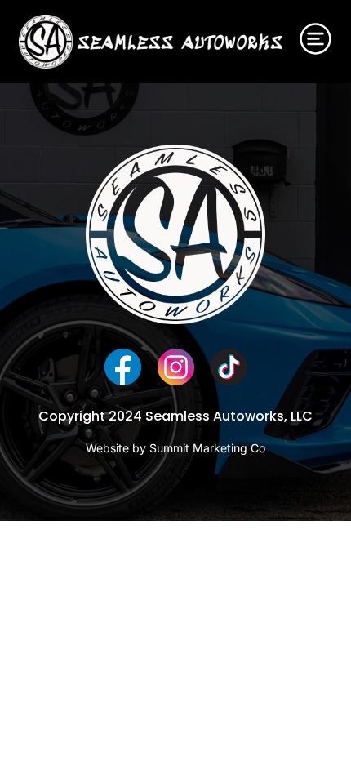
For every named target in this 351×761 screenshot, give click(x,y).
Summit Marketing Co (207, 448)
